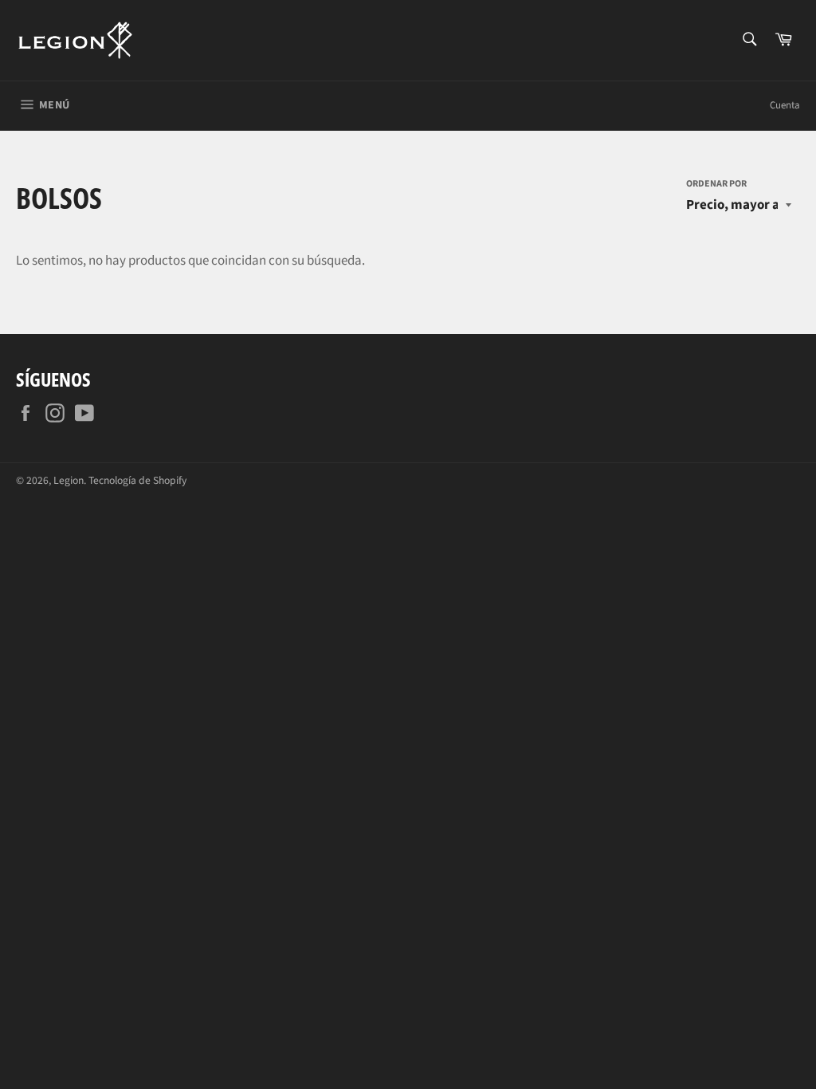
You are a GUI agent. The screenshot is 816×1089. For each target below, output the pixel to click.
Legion (68, 480)
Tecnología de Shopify (137, 480)
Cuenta (785, 105)
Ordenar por (716, 184)
